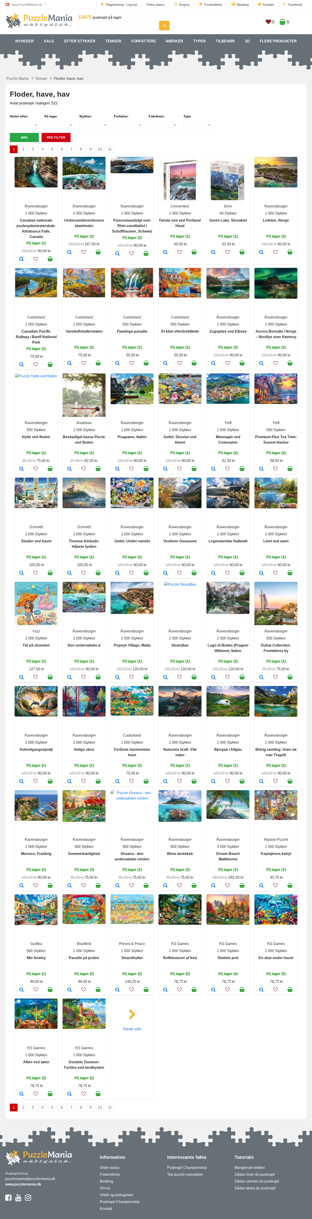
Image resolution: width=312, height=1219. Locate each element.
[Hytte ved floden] (21, 469)
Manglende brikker (250, 1168)
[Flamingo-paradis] (117, 364)
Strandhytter (132, 958)
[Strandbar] (165, 678)
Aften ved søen (36, 1062)
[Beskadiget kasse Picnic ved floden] (69, 469)
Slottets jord (227, 958)
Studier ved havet (36, 541)
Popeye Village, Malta (132, 645)
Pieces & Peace (132, 944)
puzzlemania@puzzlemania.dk (30, 1179)
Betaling (243, 4)
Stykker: (85, 116)
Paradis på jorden (84, 958)
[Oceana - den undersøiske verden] (117, 886)
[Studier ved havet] (21, 573)
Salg (49, 41)
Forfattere (143, 41)
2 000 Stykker (84, 213)
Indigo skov (84, 749)
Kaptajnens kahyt (276, 854)
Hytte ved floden (36, 437)
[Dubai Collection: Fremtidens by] (261, 678)
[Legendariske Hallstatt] (213, 573)
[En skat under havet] (261, 990)
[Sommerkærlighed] (69, 886)
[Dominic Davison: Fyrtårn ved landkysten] (69, 1094)
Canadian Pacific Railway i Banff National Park (36, 336)
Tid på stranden (36, 645)
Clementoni (180, 206)
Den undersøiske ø (84, 645)
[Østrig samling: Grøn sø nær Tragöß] (261, 782)
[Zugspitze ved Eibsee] (213, 364)
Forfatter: (121, 116)
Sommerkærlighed (84, 854)
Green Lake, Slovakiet (228, 220)
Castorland (36, 317)
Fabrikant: (157, 116)
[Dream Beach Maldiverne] (213, 886)
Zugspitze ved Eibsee (228, 331)
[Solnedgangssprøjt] (21, 782)
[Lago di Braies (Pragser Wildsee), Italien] (213, 678)
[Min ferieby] (21, 990)
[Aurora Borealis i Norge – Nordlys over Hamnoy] (261, 364)
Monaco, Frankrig (36, 854)
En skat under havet (276, 958)
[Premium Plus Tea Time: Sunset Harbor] (261, 469)
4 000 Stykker (228, 847)
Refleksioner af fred (180, 958)
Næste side (132, 1029)
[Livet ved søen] (261, 573)
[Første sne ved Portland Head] (165, 253)
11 (110, 149)
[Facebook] (8, 1199)
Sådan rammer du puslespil (257, 1181)
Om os (105, 1188)
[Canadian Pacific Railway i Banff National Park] (21, 365)
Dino (228, 206)
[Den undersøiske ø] (69, 678)
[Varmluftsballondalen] (69, 364)
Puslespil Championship (120, 1202)
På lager (51, 116)
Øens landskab (180, 854)
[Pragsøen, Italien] (117, 469)
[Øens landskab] (165, 886)
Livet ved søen (276, 541)
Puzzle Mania (17, 78)
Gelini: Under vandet (132, 541)
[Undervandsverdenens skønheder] (69, 253)
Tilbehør (225, 41)
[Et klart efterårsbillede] (165, 364)
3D (247, 41)
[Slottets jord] (213, 990)
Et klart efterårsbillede (180, 331)
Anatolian (84, 423)
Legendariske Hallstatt (228, 541)
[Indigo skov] (69, 782)
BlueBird (84, 944)
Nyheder (24, 41)
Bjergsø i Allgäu (228, 749)
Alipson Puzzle (276, 839)
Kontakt (268, 4)
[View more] (36, 186)
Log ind (131, 4)
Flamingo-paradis (132, 331)
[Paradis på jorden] (69, 990)
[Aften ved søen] (21, 1094)
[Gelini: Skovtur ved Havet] (165, 469)
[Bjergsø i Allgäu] (213, 782)
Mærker (174, 41)
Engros (184, 4)
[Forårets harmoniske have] (117, 782)
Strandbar (180, 645)
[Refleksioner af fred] (165, 990)
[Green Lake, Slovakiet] (213, 253)
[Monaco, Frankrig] (21, 886)
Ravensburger (36, 206)
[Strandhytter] (117, 990)
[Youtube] (18, 1199)
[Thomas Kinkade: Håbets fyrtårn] (69, 573)
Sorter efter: (19, 116)
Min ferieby (36, 958)
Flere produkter (278, 41)
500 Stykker (132, 324)
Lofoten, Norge (276, 220)
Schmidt (36, 527)
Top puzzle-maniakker (185, 1174)
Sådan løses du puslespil (255, 1188)
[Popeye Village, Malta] (117, 678)
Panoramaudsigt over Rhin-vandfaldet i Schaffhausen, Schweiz (132, 225)
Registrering (115, 4)
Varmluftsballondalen (84, 331)
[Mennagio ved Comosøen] (213, 469)
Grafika (36, 944)
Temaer (113, 41)
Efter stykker (79, 41)
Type (187, 116)
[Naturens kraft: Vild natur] (165, 782)
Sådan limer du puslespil (255, 1174)
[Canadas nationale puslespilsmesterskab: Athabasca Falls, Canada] (21, 259)
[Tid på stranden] (21, 678)
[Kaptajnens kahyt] (261, 886)
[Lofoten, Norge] (261, 253)
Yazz (36, 631)
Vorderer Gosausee (180, 541)
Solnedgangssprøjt (36, 749)
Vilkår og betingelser (116, 1195)
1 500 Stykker (132, 638)
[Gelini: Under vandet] (117, 573)
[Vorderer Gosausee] (165, 573)
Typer (199, 41)
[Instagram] (28, 1199)
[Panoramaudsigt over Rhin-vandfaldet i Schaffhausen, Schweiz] (117, 254)
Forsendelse (213, 4)
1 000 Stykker (36, 213)
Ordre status (155, 4)
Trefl (228, 423)
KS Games (180, 944)
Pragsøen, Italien (132, 437)
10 (100, 149)
